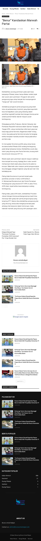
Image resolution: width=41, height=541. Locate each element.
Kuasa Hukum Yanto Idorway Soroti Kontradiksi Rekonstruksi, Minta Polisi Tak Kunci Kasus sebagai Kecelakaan (26, 372)
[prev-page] (3, 306)
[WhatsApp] (23, 34)
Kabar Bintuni (10, 13)
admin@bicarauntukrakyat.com (19, 527)
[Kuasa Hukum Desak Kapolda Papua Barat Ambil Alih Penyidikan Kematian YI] (7, 279)
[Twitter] (14, 34)
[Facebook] (10, 34)
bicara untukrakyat (11, 29)
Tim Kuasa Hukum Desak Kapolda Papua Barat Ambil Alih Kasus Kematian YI (27, 298)
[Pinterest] (18, 34)
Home (3, 13)
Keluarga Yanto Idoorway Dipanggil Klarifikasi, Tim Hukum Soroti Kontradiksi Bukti (25, 288)
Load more (20, 381)
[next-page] (6, 306)
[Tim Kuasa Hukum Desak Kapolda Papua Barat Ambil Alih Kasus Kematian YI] (7, 299)
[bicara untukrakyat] (3, 29)
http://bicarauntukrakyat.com (20, 263)
